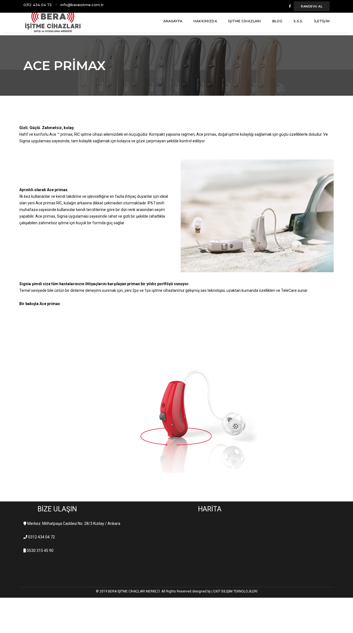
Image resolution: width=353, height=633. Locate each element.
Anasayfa (172, 21)
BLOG (277, 21)
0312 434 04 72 (37, 4)
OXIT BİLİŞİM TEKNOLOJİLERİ (235, 591)
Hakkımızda (205, 21)
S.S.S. (298, 21)
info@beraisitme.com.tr (82, 4)
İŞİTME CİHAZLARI (244, 21)
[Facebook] (290, 6)
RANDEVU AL (311, 6)
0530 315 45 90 (40, 550)
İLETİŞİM (322, 21)
